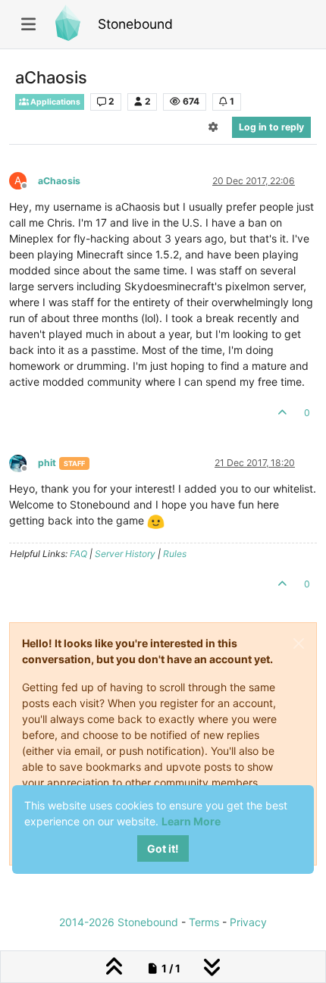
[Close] (298, 643)
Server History (125, 553)
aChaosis (59, 180)
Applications (54, 102)
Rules (175, 553)
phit (47, 462)
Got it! (163, 848)
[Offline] (23, 461)
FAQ (78, 553)
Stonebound (135, 24)
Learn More (191, 821)
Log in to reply (271, 127)
